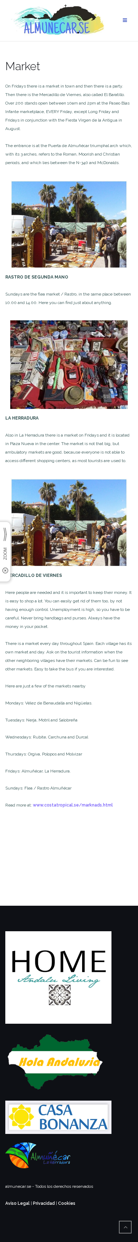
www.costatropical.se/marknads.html (73, 805)
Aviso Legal (17, 1203)
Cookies (66, 1203)
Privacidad (44, 1203)
